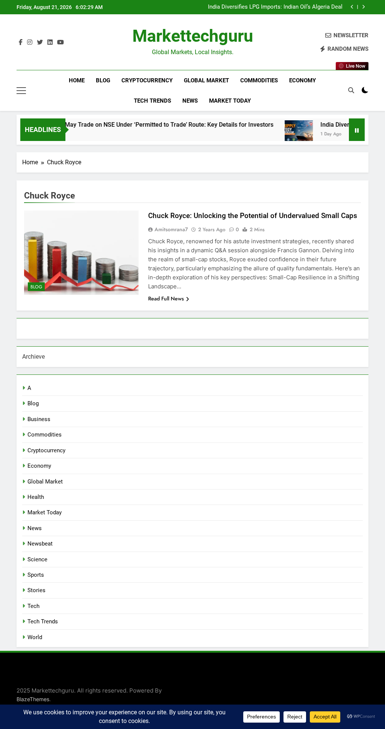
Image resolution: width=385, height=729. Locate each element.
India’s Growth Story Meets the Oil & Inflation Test (280, 8)
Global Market (206, 80)
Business (38, 419)
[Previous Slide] (352, 7)
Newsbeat (40, 543)
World (34, 637)
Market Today (230, 100)
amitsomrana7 (171, 229)
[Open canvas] (21, 90)
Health (35, 497)
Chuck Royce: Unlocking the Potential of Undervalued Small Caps (252, 215)
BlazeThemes (33, 699)
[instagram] (30, 42)
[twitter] (40, 42)
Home (77, 80)
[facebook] (21, 42)
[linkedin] (50, 42)
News (190, 100)
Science (37, 559)
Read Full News (166, 298)
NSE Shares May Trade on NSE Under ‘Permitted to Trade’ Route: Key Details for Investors (141, 124)
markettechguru (192, 36)
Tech (33, 606)
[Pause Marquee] (357, 129)
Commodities (259, 80)
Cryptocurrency (147, 80)
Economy (302, 80)
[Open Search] (351, 90)
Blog (103, 80)
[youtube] (60, 42)
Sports (35, 574)
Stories (36, 590)
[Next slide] (363, 7)
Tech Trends (152, 100)
